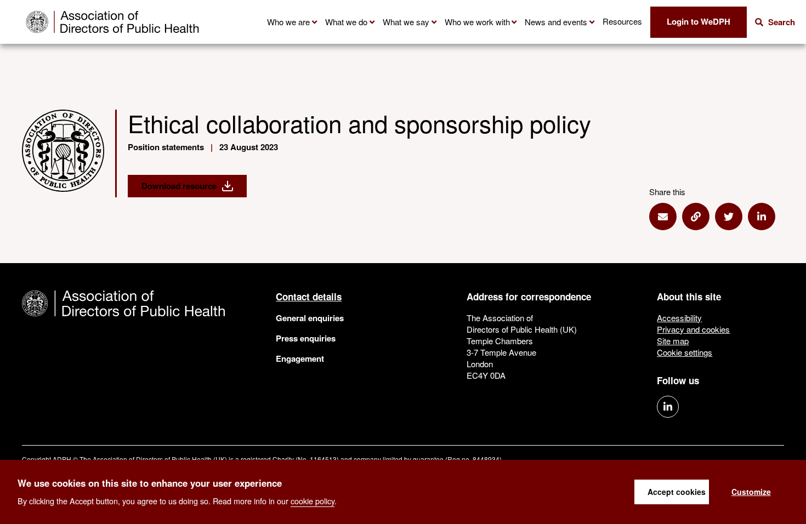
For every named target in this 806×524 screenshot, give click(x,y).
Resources (622, 21)
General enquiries (310, 318)
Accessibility (679, 317)
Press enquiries (306, 338)
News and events (556, 21)
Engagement (300, 358)
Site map (673, 340)
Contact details (309, 297)
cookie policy (312, 500)
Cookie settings (684, 352)
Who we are (288, 21)
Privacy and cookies (693, 329)
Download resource (179, 186)
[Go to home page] (112, 22)
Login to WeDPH (698, 21)
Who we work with (477, 21)
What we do (346, 21)
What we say (406, 21)
